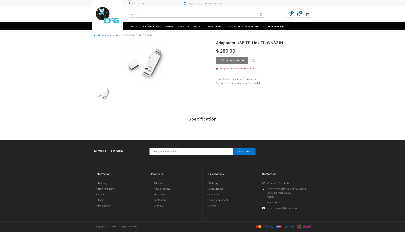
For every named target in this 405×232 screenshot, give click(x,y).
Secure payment (218, 200)
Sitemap (158, 205)
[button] (264, 26)
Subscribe (244, 151)
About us (214, 194)
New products (106, 188)
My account (104, 205)
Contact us (160, 200)
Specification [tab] (202, 119)
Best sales (160, 194)
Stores (102, 194)
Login (101, 200)
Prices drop (160, 183)
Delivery (103, 183)
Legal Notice (216, 188)
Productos (100, 35)
